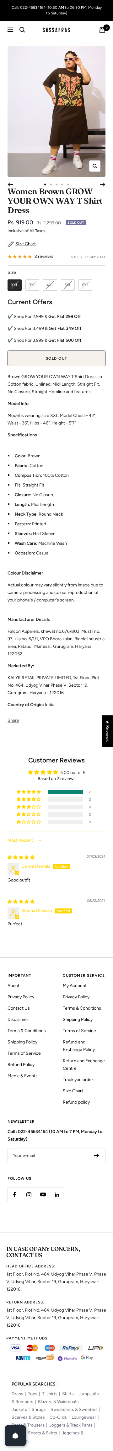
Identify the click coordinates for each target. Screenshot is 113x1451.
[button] (29, 792)
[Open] (15, 1435)
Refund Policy (21, 1064)
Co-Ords (58, 1417)
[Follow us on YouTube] (43, 1195)
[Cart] (102, 30)
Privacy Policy (21, 997)
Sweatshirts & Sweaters (74, 1409)
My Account (75, 985)
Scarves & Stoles (28, 1417)
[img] (21, 857)
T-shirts (49, 1393)
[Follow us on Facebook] (15, 1195)
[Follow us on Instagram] (29, 1195)
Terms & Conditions (27, 1030)
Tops (32, 1393)
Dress (17, 1393)
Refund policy (76, 1102)
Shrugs (39, 1409)
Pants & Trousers (28, 1425)
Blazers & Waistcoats (58, 1401)
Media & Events (23, 1076)
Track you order (78, 1079)
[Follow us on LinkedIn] (57, 1195)
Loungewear (84, 1417)
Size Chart (73, 1091)
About (13, 985)
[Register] (96, 1155)
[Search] (22, 30)
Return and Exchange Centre (84, 1064)
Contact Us (19, 1008)
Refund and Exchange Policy (79, 1045)
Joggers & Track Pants (71, 1425)
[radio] (15, 285)
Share (13, 720)
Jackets (19, 1409)
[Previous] (10, 184)
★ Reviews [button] (107, 731)
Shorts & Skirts (42, 1433)
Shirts (68, 1393)
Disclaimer (18, 1019)
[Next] (102, 184)
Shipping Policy (22, 1042)
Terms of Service (24, 1053)
